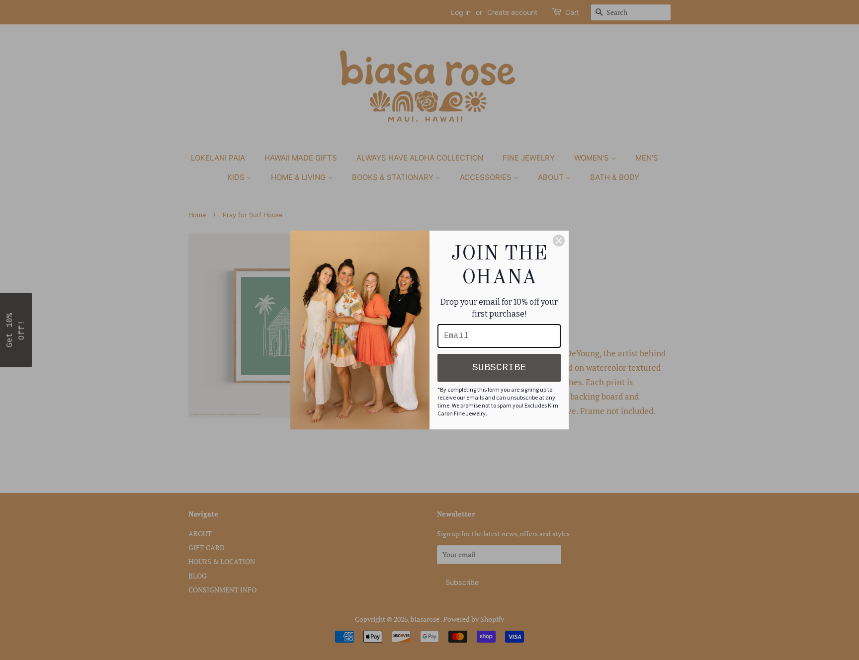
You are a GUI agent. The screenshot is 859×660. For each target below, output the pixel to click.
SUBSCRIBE (499, 367)
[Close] (559, 241)
